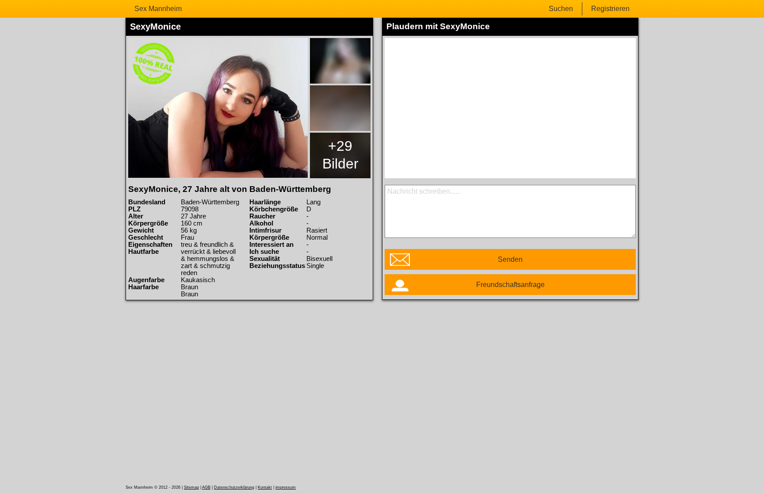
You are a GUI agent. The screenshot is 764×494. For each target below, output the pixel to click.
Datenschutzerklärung (234, 487)
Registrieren (610, 8)
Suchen (561, 8)
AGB (206, 487)
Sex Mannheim (158, 8)
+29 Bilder (340, 155)
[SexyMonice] (218, 108)
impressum (285, 487)
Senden (510, 259)
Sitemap (191, 487)
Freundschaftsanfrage (510, 284)
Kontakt (265, 487)
